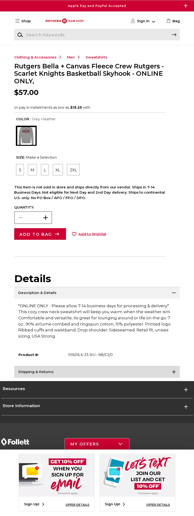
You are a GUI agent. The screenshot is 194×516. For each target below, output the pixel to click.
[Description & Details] (97, 292)
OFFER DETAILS (77, 505)
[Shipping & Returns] (97, 372)
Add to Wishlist (92, 234)
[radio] (20, 169)
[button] (97, 5)
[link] (172, 21)
